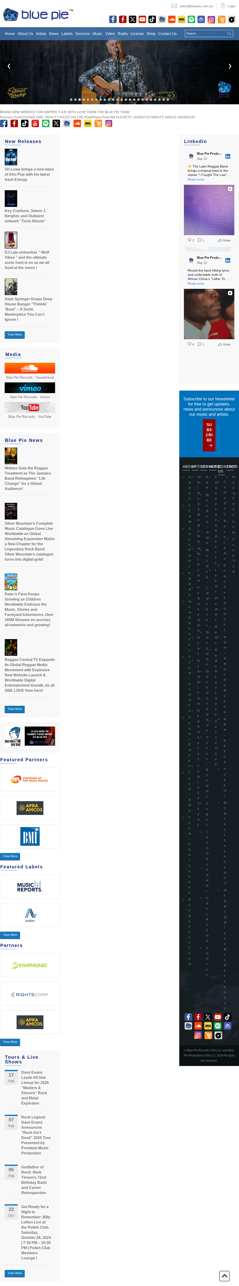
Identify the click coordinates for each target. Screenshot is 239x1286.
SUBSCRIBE (209, 432)
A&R (207, 482)
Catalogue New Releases (216, 520)
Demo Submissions (225, 598)
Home (10, 34)
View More (15, 334)
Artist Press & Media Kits (198, 509)
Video (110, 34)
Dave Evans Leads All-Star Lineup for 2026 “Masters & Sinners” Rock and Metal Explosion (35, 1087)
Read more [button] (196, 179)
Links (233, 527)
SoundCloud (216, 743)
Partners (190, 584)
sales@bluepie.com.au (196, 6)
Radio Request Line (216, 682)
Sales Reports (207, 919)
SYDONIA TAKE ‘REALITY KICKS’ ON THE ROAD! (47, 117)
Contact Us (167, 34)
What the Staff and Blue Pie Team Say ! (225, 949)
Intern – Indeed (225, 740)
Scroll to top (224, 1276)
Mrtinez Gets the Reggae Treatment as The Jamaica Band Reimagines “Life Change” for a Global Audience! (28, 478)
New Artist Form (198, 682)
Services (82, 34)
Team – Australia (190, 683)
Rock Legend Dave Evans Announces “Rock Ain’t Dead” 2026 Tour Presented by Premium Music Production (36, 1135)
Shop (151, 34)
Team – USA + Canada (190, 855)
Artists (41, 34)
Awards (190, 487)
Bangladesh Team (190, 932)
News (54, 34)
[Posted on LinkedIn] (228, 156)
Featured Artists (198, 609)
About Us (25, 34)
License (137, 34)
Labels (67, 34)
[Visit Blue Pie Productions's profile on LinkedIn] (191, 156)
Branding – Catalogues (207, 588)
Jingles (207, 814)
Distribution (207, 648)
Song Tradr (233, 555)
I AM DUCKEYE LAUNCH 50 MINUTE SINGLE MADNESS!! (144, 117)
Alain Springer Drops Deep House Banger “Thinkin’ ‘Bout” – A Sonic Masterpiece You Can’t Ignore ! (28, 309)
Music (97, 34)
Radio (123, 34)
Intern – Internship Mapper (225, 674)
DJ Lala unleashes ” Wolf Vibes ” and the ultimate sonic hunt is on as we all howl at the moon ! (27, 260)
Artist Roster (198, 564)
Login (231, 6)
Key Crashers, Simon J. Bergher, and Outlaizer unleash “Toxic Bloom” (25, 216)
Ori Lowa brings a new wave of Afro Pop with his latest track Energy (29, 174)
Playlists (216, 609)
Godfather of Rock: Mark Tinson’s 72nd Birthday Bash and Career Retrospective (34, 1180)
